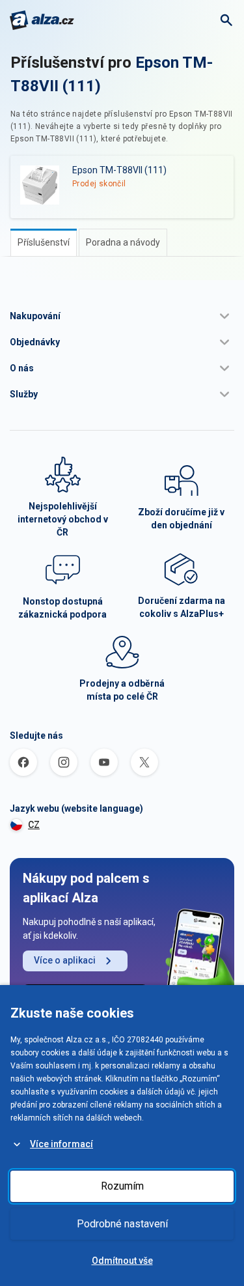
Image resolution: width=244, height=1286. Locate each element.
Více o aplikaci (65, 960)
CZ (34, 825)
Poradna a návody (123, 242)
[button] (122, 316)
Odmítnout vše (122, 1260)
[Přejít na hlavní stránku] (42, 20)
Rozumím (122, 1186)
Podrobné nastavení (122, 1224)
